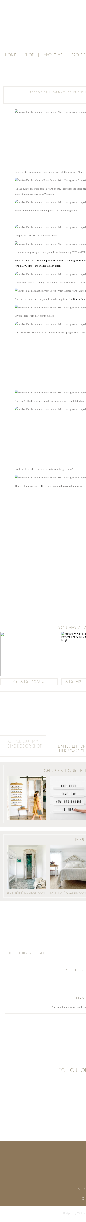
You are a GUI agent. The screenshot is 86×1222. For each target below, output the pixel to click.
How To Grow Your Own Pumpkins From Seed (39, 260)
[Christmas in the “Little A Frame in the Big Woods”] (29, 654)
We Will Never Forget (27, 953)
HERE (41, 485)
